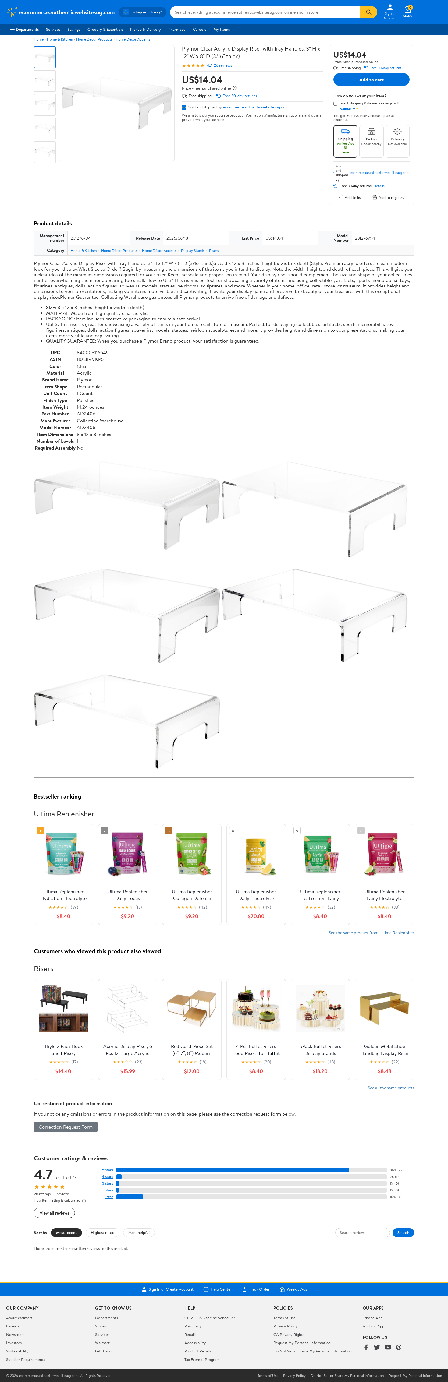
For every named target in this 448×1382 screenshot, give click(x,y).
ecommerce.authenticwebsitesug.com (256, 107)
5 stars (107, 1170)
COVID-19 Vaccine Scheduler (209, 1317)
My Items (222, 29)
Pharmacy (177, 29)
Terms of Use (284, 1317)
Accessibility (195, 1342)
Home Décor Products (94, 39)
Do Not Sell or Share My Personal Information (312, 1351)
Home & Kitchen (60, 39)
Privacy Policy (285, 1326)
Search (403, 1232)
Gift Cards (104, 1351)
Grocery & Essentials (105, 29)
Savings (74, 29)
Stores (100, 1326)
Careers (199, 29)
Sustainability (17, 1351)
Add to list (353, 197)
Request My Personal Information (302, 1342)
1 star (109, 1196)
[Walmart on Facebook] (366, 1348)
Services (53, 29)
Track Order (259, 1289)
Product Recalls (197, 1351)
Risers (214, 250)
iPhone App (372, 1317)
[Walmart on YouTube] (388, 1348)
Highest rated (102, 1232)
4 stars (107, 1176)
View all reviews (54, 1213)
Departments (27, 29)
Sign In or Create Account (171, 1289)
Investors (14, 1342)
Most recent (66, 1232)
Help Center (221, 1289)
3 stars (107, 1183)
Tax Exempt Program (202, 1359)
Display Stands (192, 250)
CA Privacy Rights (288, 1334)
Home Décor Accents (133, 39)
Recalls (190, 1334)
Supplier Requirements (25, 1359)
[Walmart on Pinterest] (399, 1348)
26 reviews (223, 65)
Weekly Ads (297, 1289)
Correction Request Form (66, 1126)
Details (379, 186)
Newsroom (15, 1334)
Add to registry (391, 197)
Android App (373, 1326)
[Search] (368, 12)
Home (39, 39)
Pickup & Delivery (145, 29)
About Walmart (19, 1317)
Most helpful (139, 1232)
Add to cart (371, 79)
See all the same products (391, 1088)
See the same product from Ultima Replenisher (371, 933)
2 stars (107, 1190)
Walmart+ (103, 1342)
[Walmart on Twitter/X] (377, 1348)
